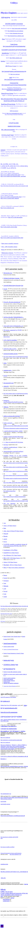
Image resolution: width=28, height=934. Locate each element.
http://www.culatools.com (7, 208)
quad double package (5, 804)
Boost (3, 249)
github (12, 898)
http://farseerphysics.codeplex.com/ (16, 35)
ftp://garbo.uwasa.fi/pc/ (9, 491)
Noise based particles (8, 679)
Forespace (6, 580)
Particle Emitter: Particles (9, 680)
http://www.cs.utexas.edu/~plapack (10, 198)
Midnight (5, 586)
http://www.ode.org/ (15, 74)
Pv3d (4, 594)
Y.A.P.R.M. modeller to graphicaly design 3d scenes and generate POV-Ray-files (15, 545)
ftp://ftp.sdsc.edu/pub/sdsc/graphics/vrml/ (12, 428)
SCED (5, 596)
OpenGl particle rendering (9, 678)
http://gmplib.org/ (5, 731)
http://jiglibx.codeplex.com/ (16, 57)
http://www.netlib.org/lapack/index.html (11, 197)
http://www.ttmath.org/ (6, 744)
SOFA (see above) (14, 110)
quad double (3, 801)
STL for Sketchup (9, 503)
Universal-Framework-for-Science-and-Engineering (11, 853)
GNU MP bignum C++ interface (17, 731)
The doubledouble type (6, 793)
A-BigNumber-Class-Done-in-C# (8, 726)
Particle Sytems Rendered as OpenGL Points (13, 653)
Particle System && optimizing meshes (12, 671)
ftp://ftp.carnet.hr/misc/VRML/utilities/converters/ (14, 425)
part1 (19, 705)
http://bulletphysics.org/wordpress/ (15, 31)
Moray (5, 567)
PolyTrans (5, 444)
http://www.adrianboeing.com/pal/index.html (12, 89)
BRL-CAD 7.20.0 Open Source (11, 558)
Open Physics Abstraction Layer (14, 90)
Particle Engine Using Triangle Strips (11, 636)
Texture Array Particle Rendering (9, 686)
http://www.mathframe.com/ (15, 854)
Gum (4, 583)
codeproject (6, 901)
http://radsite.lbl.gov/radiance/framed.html (14, 496)
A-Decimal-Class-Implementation (9, 728)
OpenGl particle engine (8, 646)
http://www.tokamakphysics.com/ (14, 113)
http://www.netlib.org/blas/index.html (10, 174)
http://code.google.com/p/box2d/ (19, 28)
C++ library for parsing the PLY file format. (13, 442)
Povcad (5, 591)
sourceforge (6, 899)
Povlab (5, 578)
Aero (4, 523)
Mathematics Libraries (7, 253)
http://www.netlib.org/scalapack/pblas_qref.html (13, 176)
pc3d (4, 588)
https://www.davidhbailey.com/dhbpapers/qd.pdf (13, 815)
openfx (5, 539)
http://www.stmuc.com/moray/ (17, 567)
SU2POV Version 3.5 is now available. (15, 455)
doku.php (3, 878)
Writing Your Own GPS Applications (9, 705)
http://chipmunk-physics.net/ (16, 33)
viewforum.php (4, 864)
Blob (4, 528)
